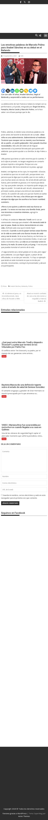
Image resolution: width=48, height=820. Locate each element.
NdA (22, 56)
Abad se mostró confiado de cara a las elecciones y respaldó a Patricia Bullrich (36, 297)
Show (5, 286)
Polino (30, 286)
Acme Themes (24, 816)
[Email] (21, 91)
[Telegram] (31, 91)
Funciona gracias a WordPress (15, 813)
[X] (8, 91)
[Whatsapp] (17, 91)
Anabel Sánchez (15, 286)
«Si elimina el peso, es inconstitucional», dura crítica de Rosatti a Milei (11, 296)
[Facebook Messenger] (35, 91)
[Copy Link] (26, 91)
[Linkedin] (12, 91)
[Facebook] (3, 91)
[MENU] (45, 35)
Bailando (24, 286)
